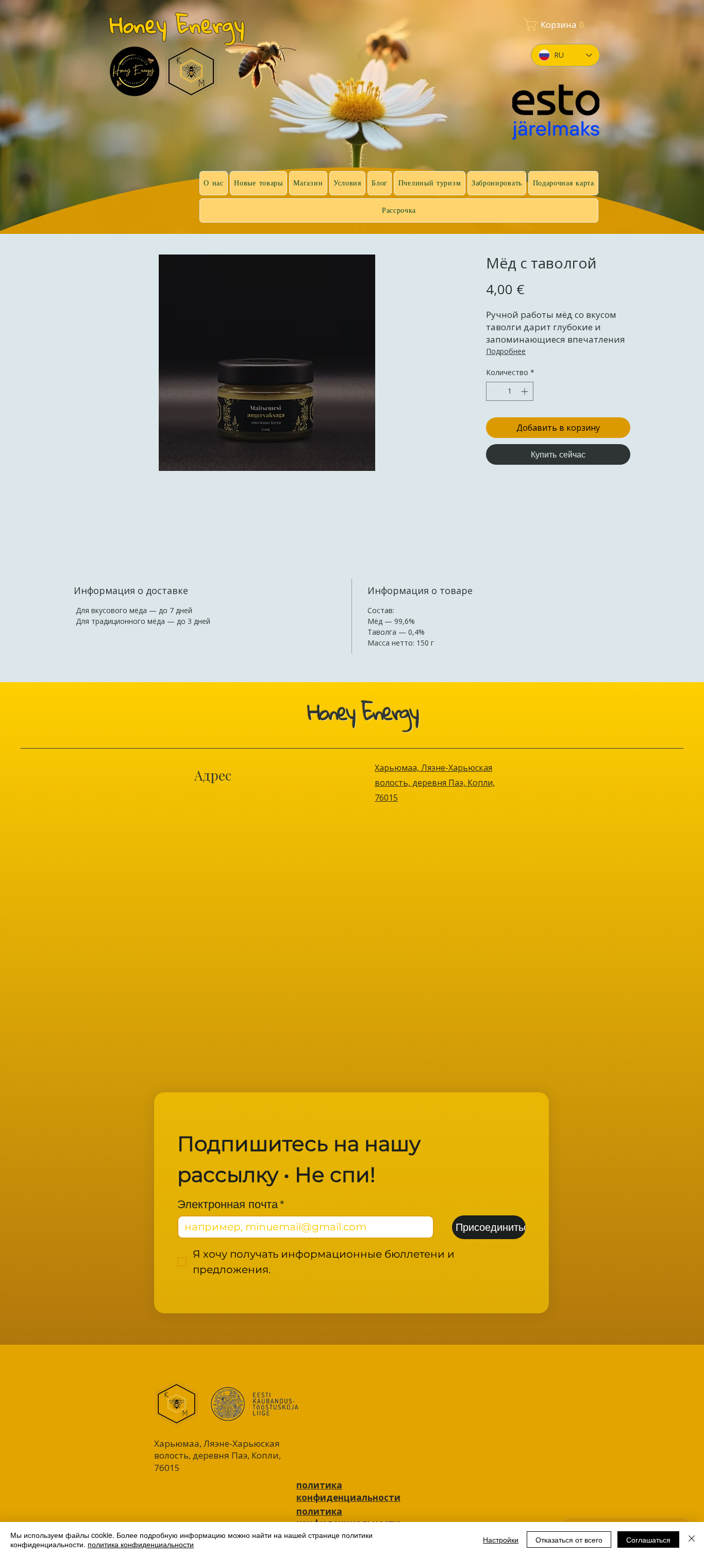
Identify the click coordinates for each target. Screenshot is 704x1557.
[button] (530, 25)
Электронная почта (230, 1204)
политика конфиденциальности (141, 1544)
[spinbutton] (509, 391)
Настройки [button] (500, 1539)
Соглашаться (648, 1539)
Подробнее (506, 351)
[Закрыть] (691, 1539)
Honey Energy (177, 24)
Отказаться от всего (568, 1539)
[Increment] (525, 391)
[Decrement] (494, 391)
